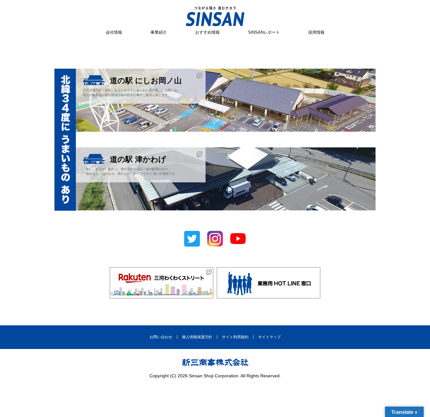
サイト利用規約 (235, 337)
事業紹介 (158, 32)
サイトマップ (269, 337)
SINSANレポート (264, 32)
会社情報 (114, 32)
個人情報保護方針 (197, 337)
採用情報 (316, 32)
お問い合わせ (161, 337)
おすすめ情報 (207, 32)
